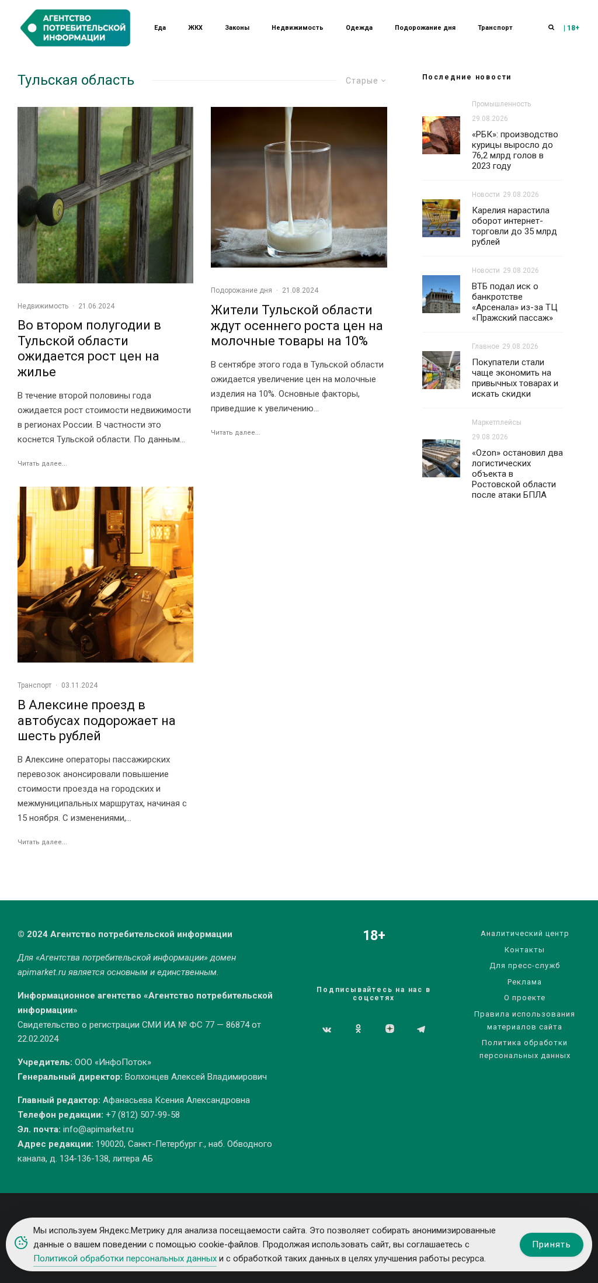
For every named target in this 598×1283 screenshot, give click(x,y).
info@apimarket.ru (98, 1129)
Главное (485, 346)
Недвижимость (298, 28)
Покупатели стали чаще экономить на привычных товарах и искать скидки (515, 378)
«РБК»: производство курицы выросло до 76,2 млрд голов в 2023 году (515, 150)
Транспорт (495, 28)
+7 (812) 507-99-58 (143, 1114)
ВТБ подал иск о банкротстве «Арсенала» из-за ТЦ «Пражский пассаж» (515, 302)
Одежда (359, 28)
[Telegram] (421, 1029)
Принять (551, 1244)
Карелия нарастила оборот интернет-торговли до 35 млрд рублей (514, 226)
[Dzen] (389, 1029)
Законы (237, 28)
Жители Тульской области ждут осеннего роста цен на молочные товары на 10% (297, 325)
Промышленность (501, 104)
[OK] (358, 1029)
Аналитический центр (525, 933)
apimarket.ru (42, 972)
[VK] (326, 1029)
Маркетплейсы (496, 422)
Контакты (525, 949)
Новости (486, 194)
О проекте (524, 997)
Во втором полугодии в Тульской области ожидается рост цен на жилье (89, 348)
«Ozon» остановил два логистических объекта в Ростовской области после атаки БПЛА (517, 474)
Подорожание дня (425, 28)
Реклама (524, 981)
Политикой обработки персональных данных (125, 1258)
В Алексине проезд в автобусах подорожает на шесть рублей (97, 720)
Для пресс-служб (524, 965)
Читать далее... (42, 463)
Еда (160, 28)
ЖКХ (195, 28)
